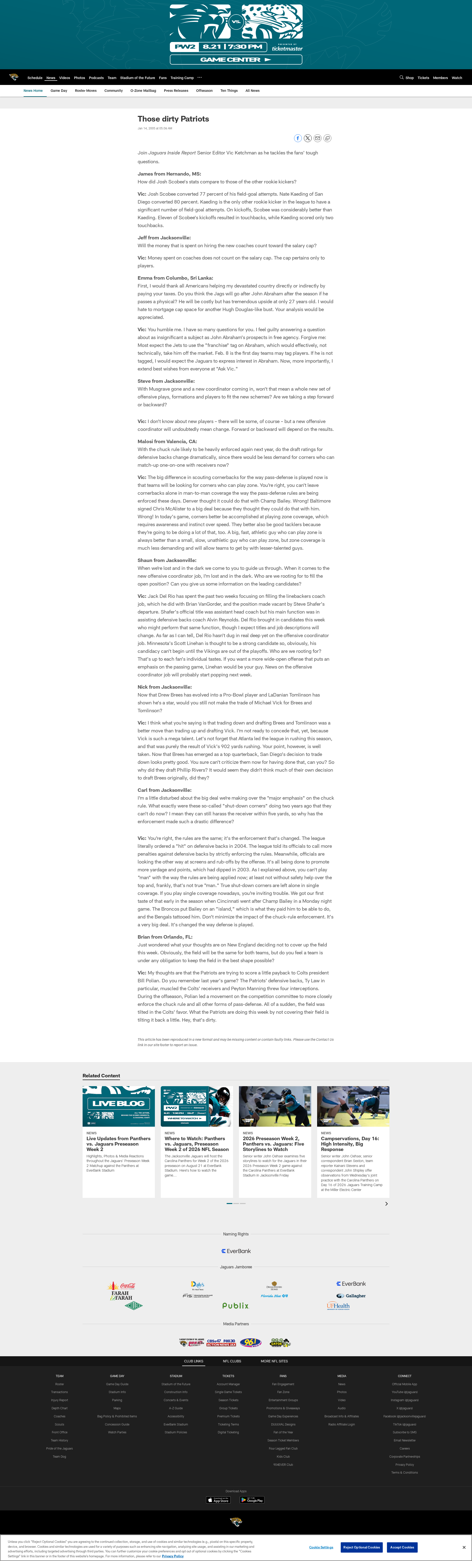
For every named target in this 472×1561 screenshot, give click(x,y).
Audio (342, 1408)
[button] (229, 1203)
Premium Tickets (228, 1416)
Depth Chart (60, 1408)
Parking (117, 1400)
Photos (342, 1392)
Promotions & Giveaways (283, 1408)
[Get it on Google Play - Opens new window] (252, 1502)
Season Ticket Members (283, 1440)
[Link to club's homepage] (14, 77)
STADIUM (176, 1376)
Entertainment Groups (283, 1400)
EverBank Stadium (176, 1424)
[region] (236, 1547)
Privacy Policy (405, 1464)
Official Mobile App (404, 1384)
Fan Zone (283, 1392)
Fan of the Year (283, 1432)
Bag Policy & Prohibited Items (117, 1416)
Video (342, 1400)
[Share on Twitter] (308, 141)
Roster (59, 1384)
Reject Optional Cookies (361, 1547)
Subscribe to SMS (405, 1432)
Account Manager (228, 1384)
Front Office (59, 1432)
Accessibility (176, 1416)
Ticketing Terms (228, 1424)
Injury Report (59, 1400)
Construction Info (176, 1392)
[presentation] (387, 1204)
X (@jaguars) (405, 1408)
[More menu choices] (200, 77)
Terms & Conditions (404, 1472)
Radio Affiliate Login (341, 1424)
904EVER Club (283, 1464)
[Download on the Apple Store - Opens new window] (218, 1500)
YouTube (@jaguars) (405, 1392)
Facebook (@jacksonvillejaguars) (405, 1416)
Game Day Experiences (283, 1416)
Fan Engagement (283, 1384)
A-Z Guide (176, 1408)
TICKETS (228, 1376)
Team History (59, 1440)
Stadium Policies (176, 1432)
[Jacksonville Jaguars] (236, 1522)
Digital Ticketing (228, 1432)
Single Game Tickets (228, 1392)
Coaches (59, 1416)
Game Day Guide (117, 1384)
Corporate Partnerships (404, 1456)
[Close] (464, 1547)
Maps (117, 1408)
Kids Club (283, 1456)
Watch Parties (117, 1432)
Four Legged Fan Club (283, 1448)
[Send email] (318, 141)
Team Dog (59, 1456)
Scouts (59, 1424)
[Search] (402, 77)
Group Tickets (228, 1408)
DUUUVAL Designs (283, 1424)
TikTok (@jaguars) (404, 1424)
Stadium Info (117, 1392)
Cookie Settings (321, 1547)
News (341, 1384)
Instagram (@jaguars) (405, 1400)
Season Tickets (228, 1400)
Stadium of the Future (176, 1384)
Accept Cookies (402, 1547)
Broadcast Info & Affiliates (341, 1416)
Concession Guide (117, 1424)
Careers (405, 1448)
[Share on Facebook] (298, 141)
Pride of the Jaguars (59, 1448)
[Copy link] (327, 138)
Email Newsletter (405, 1440)
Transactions (59, 1392)
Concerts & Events (176, 1400)
